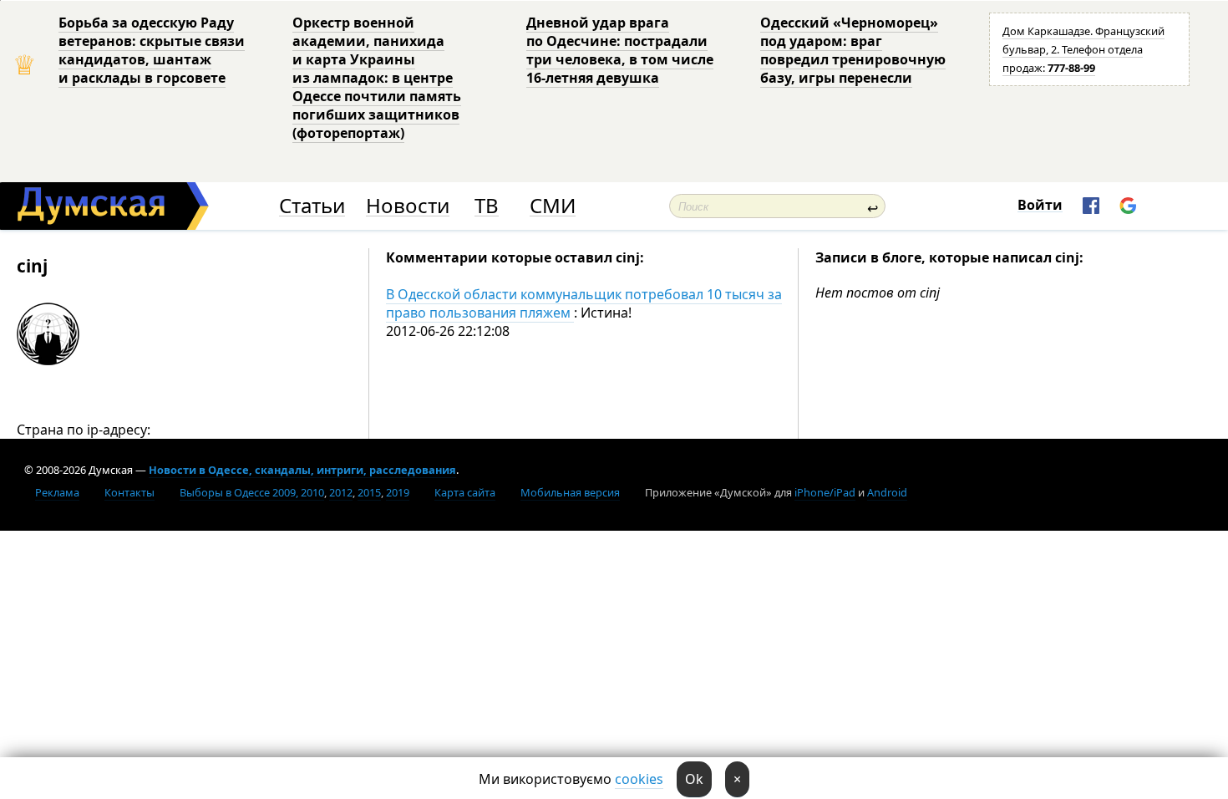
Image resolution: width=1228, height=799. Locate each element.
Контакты (129, 492)
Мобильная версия (570, 492)
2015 (369, 492)
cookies (639, 779)
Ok (694, 779)
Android (887, 492)
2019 (397, 492)
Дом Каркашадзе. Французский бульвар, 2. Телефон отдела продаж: (1083, 49)
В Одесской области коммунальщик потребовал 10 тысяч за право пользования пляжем (584, 303)
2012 (341, 492)
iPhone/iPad (824, 492)
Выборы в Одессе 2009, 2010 (252, 492)
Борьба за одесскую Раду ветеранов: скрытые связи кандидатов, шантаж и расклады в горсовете (151, 50)
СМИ (553, 206)
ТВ (486, 206)
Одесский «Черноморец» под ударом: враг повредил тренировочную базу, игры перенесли (853, 50)
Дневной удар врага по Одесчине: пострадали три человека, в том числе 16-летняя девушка (619, 50)
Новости (407, 206)
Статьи (312, 206)
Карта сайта (464, 492)
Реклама (57, 492)
